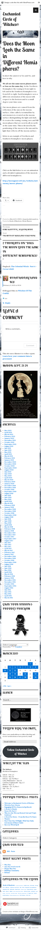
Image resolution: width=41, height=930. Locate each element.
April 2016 (8, 572)
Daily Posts (26, 885)
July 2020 (7, 472)
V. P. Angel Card (30, 893)
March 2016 (8, 574)
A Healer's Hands (10, 809)
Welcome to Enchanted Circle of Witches (19, 803)
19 (15, 674)
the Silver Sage (14, 893)
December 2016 (10, 556)
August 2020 (9, 470)
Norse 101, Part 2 (10, 811)
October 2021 (9, 442)
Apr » (9, 686)
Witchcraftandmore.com (14, 895)
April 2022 (8, 432)
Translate (18, 647)
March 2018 (8, 527)
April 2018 (8, 525)
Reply (7, 303)
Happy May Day (10, 869)
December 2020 (10, 462)
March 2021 (8, 456)
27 (20, 677)
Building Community (11, 871)
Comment (30, 345)
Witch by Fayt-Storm (12, 805)
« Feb (4, 686)
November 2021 (10, 440)
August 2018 (8, 517)
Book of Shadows (16, 221)
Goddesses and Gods (14, 887)
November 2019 (10, 488)
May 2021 (7, 452)
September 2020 (10, 468)
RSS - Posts (11, 851)
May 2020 (8, 476)
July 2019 (7, 495)
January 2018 (9, 531)
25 (10, 677)
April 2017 (8, 549)
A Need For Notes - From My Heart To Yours (20, 817)
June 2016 (7, 568)
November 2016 (10, 558)
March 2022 (8, 434)
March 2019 (8, 503)
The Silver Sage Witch (22, 893)
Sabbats (11, 891)
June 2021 (7, 450)
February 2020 (9, 482)
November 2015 (10, 582)
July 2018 (7, 519)
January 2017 (9, 554)
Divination (32, 885)
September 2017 (10, 539)
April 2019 (8, 501)
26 (15, 677)
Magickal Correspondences (30, 887)
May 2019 (7, 499)
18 (10, 674)
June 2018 (7, 521)
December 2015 (10, 580)
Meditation (12, 889)
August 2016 (8, 564)
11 (10, 670)
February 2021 (9, 458)
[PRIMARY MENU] (35, 10)
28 (25, 677)
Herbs (23, 887)
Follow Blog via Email (19, 728)
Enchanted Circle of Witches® (11, 19)
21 (25, 674)
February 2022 (9, 436)
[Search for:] (20, 700)
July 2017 (7, 543)
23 (35, 674)
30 (36, 677)
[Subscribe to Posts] (4, 851)
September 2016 (10, 562)
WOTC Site (28, 895)
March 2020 (8, 480)
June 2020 (8, 474)
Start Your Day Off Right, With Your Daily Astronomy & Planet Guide (19, 822)
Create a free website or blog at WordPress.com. (20, 912)
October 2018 (9, 513)
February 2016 (9, 576)
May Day (7, 865)
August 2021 (8, 446)
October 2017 (9, 537)
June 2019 (7, 497)
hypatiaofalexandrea (30, 219)
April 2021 (8, 454)
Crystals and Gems (19, 885)
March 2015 (8, 598)
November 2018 (10, 511)
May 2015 (7, 594)
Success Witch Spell (11, 825)
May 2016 (7, 570)
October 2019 (9, 490)
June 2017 (7, 545)
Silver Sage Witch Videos (18, 891)
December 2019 (10, 486)
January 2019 (9, 507)
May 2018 (7, 523)
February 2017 (9, 552)
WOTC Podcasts (22, 895)
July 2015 (7, 590)
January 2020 (9, 484)
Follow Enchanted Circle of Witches (20, 751)
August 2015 (8, 588)
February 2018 (9, 529)
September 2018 (10, 515)
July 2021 (7, 448)
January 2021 (9, 460)
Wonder (7, 819)
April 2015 (8, 596)
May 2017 (7, 547)
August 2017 (8, 541)
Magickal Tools (6, 889)
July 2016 (7, 566)
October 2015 (9, 584)
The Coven (8, 893)
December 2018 (10, 509)
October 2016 (9, 560)
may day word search (12, 867)
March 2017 (8, 550)
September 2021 (10, 444)
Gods (20, 887)
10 (5, 670)
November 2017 (10, 535)
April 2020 (8, 478)
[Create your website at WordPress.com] (20, 2)
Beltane (7, 873)
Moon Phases (27, 221)
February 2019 (9, 505)
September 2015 (10, 586)
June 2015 (7, 592)
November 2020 (10, 464)
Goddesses (7, 887)
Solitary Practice (27, 891)
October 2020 (9, 466)
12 (15, 670)
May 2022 (7, 431)
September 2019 (10, 491)
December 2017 (10, 533)
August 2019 (8, 493)
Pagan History (30, 889)
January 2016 (9, 578)
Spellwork (33, 891)
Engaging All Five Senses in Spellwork (17, 807)
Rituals (7, 891)
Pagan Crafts (23, 889)
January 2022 (9, 438)
